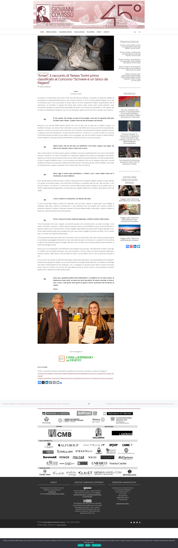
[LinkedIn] (135, 246)
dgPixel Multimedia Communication (54, 513)
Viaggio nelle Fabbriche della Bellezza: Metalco (129, 239)
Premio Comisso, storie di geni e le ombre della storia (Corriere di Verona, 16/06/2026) (129, 68)
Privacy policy (96, 545)
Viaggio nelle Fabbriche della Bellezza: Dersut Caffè (129, 200)
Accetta (80, 545)
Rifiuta (88, 545)
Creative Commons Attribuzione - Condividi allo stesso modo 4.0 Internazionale (87, 514)
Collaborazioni (52, 512)
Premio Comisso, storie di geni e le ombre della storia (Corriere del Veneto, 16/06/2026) (129, 61)
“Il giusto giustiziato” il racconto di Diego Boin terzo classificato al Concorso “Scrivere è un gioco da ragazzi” (75, 398)
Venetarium (129, 93)
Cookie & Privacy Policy (122, 523)
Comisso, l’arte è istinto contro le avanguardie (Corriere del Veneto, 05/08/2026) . (130, 46)
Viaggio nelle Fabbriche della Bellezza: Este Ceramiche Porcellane (129, 219)
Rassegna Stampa (129, 41)
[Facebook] (127, 246)
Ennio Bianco (45, 86)
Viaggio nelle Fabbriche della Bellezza (129, 179)
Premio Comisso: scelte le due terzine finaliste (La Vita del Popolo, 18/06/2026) (130, 53)
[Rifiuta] (176, 543)
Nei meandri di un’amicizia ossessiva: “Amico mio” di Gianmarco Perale (129, 162)
